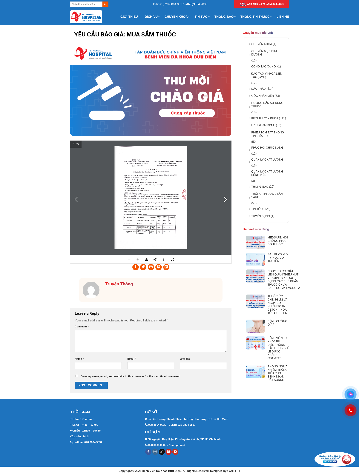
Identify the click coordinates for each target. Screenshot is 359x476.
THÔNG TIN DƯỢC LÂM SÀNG (267, 195)
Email (131, 358)
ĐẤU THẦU (258, 88)
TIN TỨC (201, 17)
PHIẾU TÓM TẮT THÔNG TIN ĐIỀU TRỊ (267, 134)
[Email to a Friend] (150, 267)
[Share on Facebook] (135, 267)
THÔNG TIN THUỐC (255, 17)
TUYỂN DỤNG (260, 216)
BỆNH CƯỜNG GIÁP (277, 323)
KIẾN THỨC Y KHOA (264, 118)
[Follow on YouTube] (175, 452)
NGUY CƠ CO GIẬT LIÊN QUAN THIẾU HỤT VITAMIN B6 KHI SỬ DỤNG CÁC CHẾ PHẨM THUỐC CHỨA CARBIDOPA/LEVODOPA (284, 279)
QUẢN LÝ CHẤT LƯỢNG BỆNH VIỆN (267, 173)
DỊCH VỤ (151, 17)
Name (79, 358)
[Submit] (105, 4)
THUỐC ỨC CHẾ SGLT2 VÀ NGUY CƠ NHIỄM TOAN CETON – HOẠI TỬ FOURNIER (277, 305)
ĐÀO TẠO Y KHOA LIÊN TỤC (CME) (266, 75)
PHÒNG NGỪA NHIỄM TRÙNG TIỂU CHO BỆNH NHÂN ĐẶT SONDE (278, 373)
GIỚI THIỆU (129, 17)
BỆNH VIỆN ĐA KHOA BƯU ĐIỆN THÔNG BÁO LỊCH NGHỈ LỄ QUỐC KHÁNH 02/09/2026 (278, 348)
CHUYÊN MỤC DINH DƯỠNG (264, 53)
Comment (82, 326)
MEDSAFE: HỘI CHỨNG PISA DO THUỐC (278, 241)
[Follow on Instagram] (155, 452)
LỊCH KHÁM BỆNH (263, 125)
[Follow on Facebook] (148, 452)
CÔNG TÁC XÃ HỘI (264, 66)
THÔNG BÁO (224, 17)
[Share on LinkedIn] (166, 267)
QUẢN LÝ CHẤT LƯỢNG (267, 159)
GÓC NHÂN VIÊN (262, 95)
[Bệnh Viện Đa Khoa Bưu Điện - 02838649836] (89, 16)
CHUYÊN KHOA (176, 17)
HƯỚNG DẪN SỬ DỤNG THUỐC (267, 104)
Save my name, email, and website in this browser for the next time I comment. (130, 376)
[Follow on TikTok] (162, 452)
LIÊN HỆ (283, 17)
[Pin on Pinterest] (158, 267)
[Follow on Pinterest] (168, 452)
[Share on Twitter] (143, 267)
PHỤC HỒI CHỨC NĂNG (267, 147)
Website (185, 358)
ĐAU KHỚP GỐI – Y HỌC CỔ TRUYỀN (278, 258)
